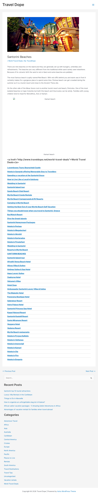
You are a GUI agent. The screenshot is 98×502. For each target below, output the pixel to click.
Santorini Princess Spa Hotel (19, 308)
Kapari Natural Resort (16, 312)
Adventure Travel (10, 421)
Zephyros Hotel (14, 277)
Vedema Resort (14, 328)
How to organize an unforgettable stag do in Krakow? (24, 402)
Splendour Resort (14, 301)
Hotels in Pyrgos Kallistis (18, 336)
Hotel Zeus (12, 285)
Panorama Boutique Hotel (18, 297)
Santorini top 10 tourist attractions (17, 391)
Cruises (7, 443)
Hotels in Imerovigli (15, 344)
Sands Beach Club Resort (18, 191)
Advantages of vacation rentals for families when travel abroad (28, 409)
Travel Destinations (11, 469)
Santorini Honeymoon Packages (21, 222)
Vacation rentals (10, 480)
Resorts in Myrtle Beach (17, 250)
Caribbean (8, 436)
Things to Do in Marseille (13, 398)
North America (9, 450)
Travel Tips (8, 473)
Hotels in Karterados (16, 238)
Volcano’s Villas (14, 281)
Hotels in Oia (12, 351)
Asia (5, 428)
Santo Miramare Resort (17, 320)
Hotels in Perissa (14, 226)
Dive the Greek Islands (17, 218)
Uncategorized (9, 476)
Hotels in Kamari (14, 348)
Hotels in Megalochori (16, 230)
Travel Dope (13, 4)
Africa (6, 425)
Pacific (6, 454)
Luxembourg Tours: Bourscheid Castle (24, 167)
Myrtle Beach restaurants (18, 332)
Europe (6, 447)
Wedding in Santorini (16, 183)
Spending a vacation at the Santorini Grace (25, 175)
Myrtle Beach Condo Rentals (19, 195)
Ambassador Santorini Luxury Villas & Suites (26, 289)
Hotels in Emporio (14, 359)
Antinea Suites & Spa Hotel (18, 269)
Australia (7, 432)
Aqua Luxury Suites (15, 273)
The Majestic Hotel (15, 293)
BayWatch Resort (14, 214)
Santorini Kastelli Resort (17, 316)
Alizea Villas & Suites (16, 265)
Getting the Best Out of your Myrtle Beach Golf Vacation (31, 207)
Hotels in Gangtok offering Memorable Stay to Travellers (31, 171)
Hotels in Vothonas (15, 340)
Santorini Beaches (16, 254)
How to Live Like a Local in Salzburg (22, 179)
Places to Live (9, 458)
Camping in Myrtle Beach (18, 203)
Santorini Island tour (16, 187)
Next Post (90, 371)
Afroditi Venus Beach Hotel (19, 261)
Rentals (7, 462)
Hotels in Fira (13, 355)
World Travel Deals (15, 61)
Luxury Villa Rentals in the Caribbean (18, 395)
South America (9, 465)
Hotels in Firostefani (16, 242)
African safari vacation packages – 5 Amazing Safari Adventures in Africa (32, 406)
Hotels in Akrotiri (14, 234)
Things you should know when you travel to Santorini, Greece (33, 211)
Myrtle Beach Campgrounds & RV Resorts (25, 199)
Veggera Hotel (13, 324)
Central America (10, 439)
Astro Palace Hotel (15, 304)
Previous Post (9, 371)
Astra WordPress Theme (66, 491)
